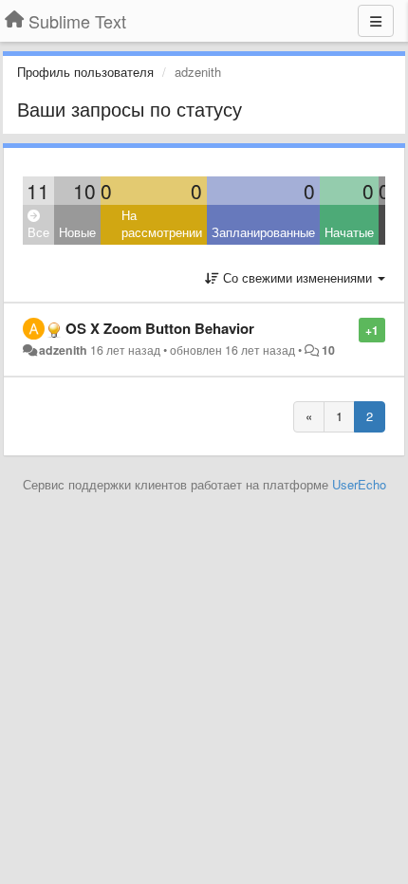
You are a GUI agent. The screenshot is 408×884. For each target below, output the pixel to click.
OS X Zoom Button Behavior (159, 328)
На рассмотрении (161, 224)
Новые (77, 232)
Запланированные (263, 232)
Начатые (349, 232)
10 (84, 190)
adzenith (63, 350)
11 (38, 190)
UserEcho (359, 484)
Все (38, 232)
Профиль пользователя (85, 72)
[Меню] (376, 21)
